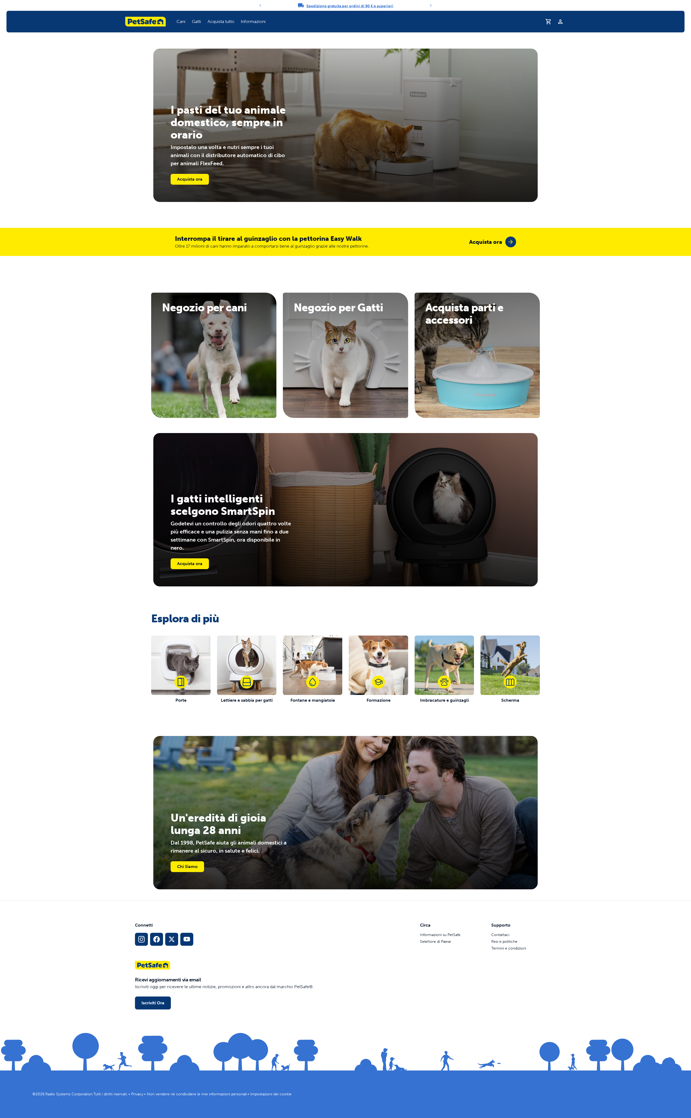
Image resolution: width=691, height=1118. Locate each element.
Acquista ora (189, 179)
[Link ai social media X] (171, 939)
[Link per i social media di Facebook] (156, 939)
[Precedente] (260, 5)
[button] (181, 21)
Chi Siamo (187, 866)
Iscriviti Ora (152, 1002)
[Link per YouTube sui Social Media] (186, 939)
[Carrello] (548, 21)
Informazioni (253, 21)
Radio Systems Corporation (69, 1094)
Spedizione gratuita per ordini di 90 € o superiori (349, 6)
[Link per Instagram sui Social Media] (141, 939)
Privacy (137, 1094)
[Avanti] (430, 5)
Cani (181, 21)
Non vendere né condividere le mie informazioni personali (197, 1094)
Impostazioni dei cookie (271, 1094)
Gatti (196, 21)
